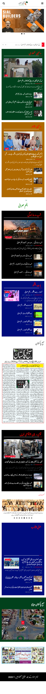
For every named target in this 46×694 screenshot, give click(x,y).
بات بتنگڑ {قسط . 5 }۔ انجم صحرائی (24, 313)
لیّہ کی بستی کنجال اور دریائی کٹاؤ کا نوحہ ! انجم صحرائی (30, 44)
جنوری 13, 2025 (28, 316)
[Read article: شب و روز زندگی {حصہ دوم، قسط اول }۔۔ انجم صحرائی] (38, 265)
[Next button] (40, 636)
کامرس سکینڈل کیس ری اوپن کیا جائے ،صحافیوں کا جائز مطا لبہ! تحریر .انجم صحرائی (19, 113)
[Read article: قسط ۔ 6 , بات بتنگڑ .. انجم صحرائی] (38, 307)
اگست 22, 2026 (28, 83)
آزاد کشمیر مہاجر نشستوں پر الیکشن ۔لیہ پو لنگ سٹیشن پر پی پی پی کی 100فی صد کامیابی (18, 578)
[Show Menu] (42, 3)
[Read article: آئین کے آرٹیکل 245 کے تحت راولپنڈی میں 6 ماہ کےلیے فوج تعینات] (23, 448)
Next (4, 509)
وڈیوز (23, 622)
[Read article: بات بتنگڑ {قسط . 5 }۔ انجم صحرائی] (38, 315)
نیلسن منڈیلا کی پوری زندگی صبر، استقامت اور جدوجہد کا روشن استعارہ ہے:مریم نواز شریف (18, 484)
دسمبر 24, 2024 (28, 332)
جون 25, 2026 (28, 174)
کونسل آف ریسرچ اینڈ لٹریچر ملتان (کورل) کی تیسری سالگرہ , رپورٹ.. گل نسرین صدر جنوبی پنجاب (23, 155)
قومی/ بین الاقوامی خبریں (10, 456)
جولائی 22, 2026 (28, 107)
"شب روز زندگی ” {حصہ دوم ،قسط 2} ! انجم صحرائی (21, 255)
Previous (41, 509)
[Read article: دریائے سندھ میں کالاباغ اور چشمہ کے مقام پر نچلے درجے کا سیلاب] (38, 476)
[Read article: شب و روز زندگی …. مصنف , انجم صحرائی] (38, 274)
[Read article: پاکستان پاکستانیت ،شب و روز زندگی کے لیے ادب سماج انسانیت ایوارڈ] (38, 181)
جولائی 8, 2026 (28, 159)
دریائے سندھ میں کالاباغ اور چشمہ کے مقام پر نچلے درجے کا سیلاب (18, 475)
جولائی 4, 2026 (28, 266)
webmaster (38, 83)
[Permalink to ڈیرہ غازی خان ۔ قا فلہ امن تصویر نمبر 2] (23, 508)
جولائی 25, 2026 (28, 245)
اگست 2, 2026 (28, 96)
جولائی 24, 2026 (28, 258)
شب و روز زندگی (8, 237)
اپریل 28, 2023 (28, 275)
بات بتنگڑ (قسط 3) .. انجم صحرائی (24, 329)
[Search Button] (4, 3)
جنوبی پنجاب (8, 560)
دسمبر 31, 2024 (28, 324)
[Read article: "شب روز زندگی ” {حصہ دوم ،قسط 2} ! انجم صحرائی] (38, 257)
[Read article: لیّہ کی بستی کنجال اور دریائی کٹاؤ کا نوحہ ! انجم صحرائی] (23, 67)
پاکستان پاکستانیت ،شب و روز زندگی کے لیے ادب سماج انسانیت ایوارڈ (18, 180)
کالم (6, 75)
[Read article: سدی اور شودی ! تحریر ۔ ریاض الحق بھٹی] (38, 95)
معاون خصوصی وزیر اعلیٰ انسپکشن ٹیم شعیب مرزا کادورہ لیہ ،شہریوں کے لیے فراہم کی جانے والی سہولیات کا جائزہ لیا (31, 561)
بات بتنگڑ (7, 292)
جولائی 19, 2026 (28, 116)
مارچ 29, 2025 (28, 295)
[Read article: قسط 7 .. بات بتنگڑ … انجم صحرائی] (11, 295)
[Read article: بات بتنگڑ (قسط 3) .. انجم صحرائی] (38, 331)
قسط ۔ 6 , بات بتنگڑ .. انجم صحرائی (24, 305)
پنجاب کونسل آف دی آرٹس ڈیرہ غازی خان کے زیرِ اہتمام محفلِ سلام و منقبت (18, 170)
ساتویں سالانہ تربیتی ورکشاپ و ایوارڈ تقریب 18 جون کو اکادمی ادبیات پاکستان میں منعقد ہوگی (19, 190)
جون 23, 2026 (28, 184)
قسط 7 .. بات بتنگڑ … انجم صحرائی (33, 292)
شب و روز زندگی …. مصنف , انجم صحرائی (23, 272)
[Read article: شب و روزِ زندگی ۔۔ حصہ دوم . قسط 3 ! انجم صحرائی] (23, 229)
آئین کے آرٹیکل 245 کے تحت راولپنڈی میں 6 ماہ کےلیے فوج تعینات (23, 462)
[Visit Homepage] (23, 3)
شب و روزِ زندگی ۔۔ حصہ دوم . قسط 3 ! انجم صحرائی (29, 242)
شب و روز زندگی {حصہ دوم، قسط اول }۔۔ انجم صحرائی (21, 264)
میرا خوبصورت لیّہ (23, 627)
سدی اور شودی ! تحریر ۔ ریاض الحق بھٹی (23, 94)
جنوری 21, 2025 (28, 308)
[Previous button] (5, 636)
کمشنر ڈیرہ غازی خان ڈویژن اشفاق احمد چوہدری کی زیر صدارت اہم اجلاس (18, 588)
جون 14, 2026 (28, 193)
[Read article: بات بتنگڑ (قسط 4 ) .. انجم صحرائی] (38, 323)
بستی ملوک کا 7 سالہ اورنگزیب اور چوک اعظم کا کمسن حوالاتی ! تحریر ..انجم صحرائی (19, 103)
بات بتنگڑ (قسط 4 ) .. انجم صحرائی (24, 321)
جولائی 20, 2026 (22, 631)
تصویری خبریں (41, 494)
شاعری (6, 149)
